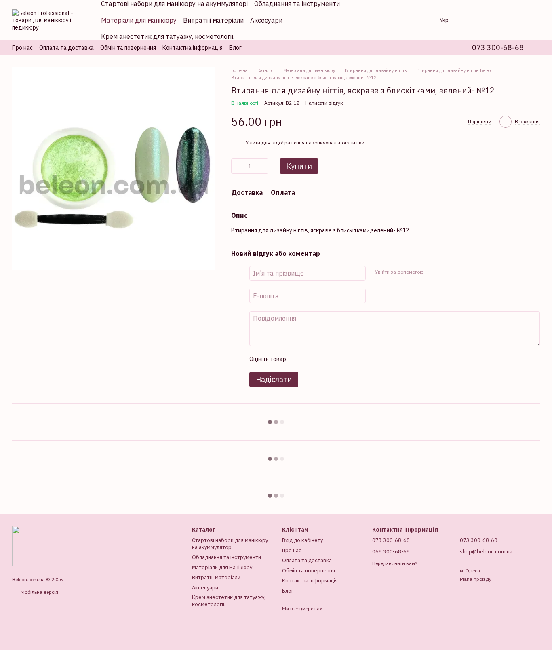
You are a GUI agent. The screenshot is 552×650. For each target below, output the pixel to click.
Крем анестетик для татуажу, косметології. (167, 36)
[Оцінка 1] (299, 359)
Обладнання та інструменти (226, 557)
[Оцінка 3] (324, 359)
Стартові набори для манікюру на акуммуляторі (230, 544)
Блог (235, 47)
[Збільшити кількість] (262, 166)
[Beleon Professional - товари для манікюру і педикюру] (52, 545)
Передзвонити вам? (394, 563)
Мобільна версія (38, 592)
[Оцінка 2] (311, 359)
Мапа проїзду (475, 579)
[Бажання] (491, 20)
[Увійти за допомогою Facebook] (432, 272)
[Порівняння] (470, 20)
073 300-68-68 (498, 47)
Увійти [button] (253, 142)
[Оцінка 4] (337, 359)
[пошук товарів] (420, 20)
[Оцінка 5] (350, 359)
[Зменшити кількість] (237, 166)
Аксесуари (266, 20)
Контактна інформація (192, 47)
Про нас (22, 47)
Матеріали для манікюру (139, 20)
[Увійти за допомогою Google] (445, 272)
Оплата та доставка (66, 47)
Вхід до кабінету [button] (302, 540)
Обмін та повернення (128, 47)
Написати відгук (324, 103)
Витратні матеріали (213, 20)
